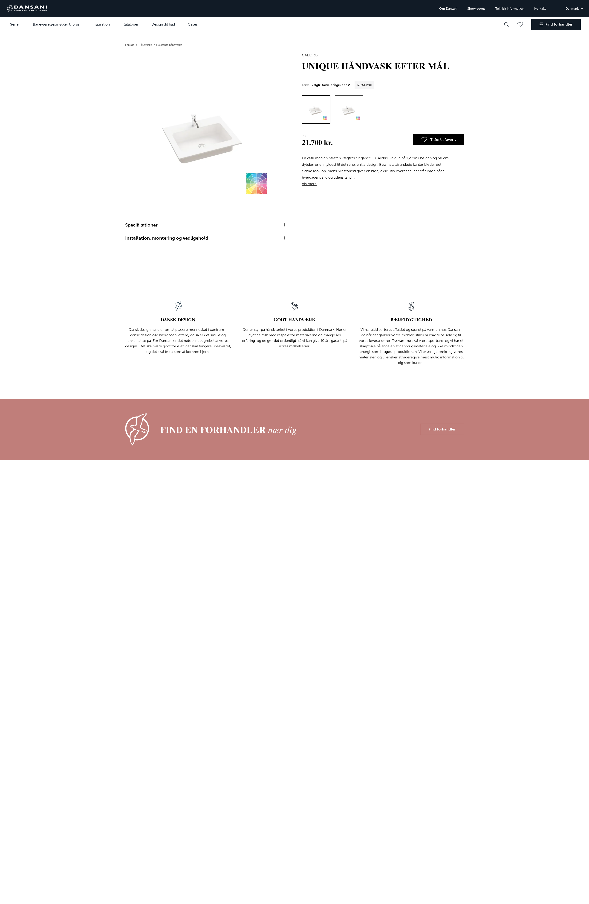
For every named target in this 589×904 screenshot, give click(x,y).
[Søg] (506, 24)
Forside (130, 45)
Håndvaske (146, 45)
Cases (193, 24)
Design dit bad (163, 24)
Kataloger (131, 24)
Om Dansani (448, 9)
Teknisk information (509, 9)
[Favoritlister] (520, 24)
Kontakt (540, 9)
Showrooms (476, 9)
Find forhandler (442, 429)
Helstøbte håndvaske (169, 45)
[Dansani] (27, 8)
